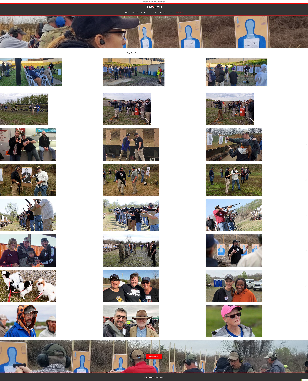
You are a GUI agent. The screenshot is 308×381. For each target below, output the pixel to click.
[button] (2, 76)
